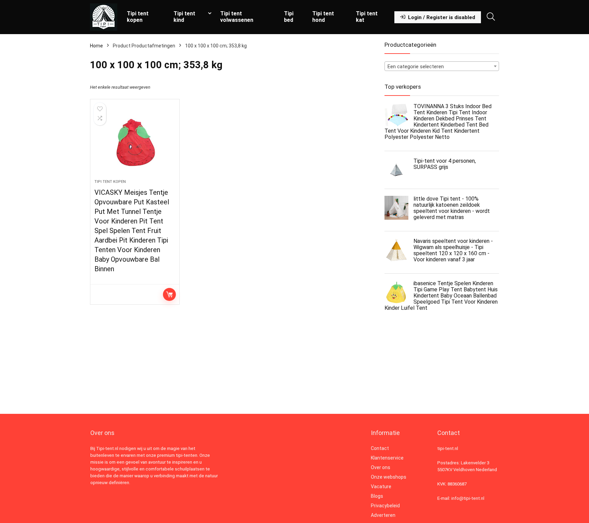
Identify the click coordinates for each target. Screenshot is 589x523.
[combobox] (441, 66)
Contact (380, 448)
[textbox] (442, 66)
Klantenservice (387, 458)
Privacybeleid (385, 505)
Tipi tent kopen (138, 16)
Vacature (381, 486)
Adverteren (383, 515)
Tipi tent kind (184, 16)
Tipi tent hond (323, 16)
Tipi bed (288, 16)
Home (96, 45)
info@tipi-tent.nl (467, 498)
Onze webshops (388, 477)
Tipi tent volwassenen (236, 16)
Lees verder (169, 294)
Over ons (380, 467)
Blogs (377, 496)
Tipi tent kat (367, 16)
